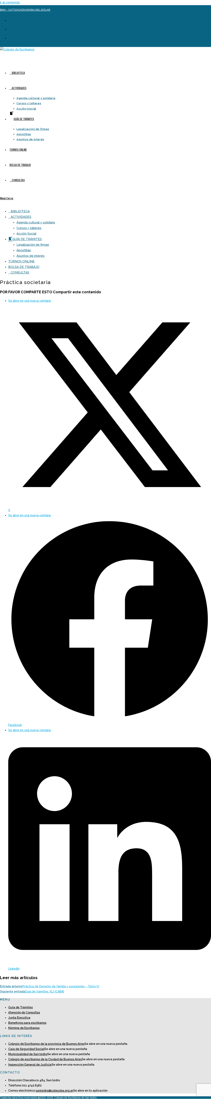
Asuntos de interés (30, 256)
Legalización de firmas (32, 245)
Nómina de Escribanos (24, 1028)
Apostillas (23, 250)
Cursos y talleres (28, 228)
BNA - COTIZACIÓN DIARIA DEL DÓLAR (25, 9)
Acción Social (26, 233)
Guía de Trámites (20, 1007)
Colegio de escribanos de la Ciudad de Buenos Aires (45, 1059)
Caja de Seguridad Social (26, 1049)
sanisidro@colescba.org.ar (54, 1090)
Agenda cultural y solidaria (35, 222)
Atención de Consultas (24, 1012)
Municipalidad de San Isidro (27, 1054)
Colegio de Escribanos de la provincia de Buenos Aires (46, 1043)
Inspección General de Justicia (30, 1064)
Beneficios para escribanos (27, 1022)
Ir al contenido (10, 2)
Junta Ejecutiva (19, 1017)
